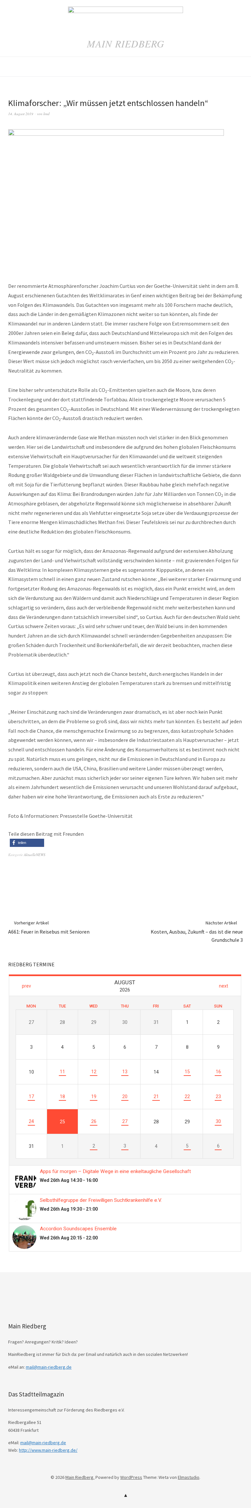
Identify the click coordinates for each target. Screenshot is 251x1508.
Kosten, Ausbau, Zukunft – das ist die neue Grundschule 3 (197, 931)
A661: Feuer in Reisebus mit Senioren (49, 927)
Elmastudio (188, 1477)
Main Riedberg (125, 43)
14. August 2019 (20, 113)
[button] (27, 843)
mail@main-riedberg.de (49, 1367)
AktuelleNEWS (34, 854)
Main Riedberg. (79, 1477)
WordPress (131, 1477)
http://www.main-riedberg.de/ (48, 1450)
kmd (46, 113)
